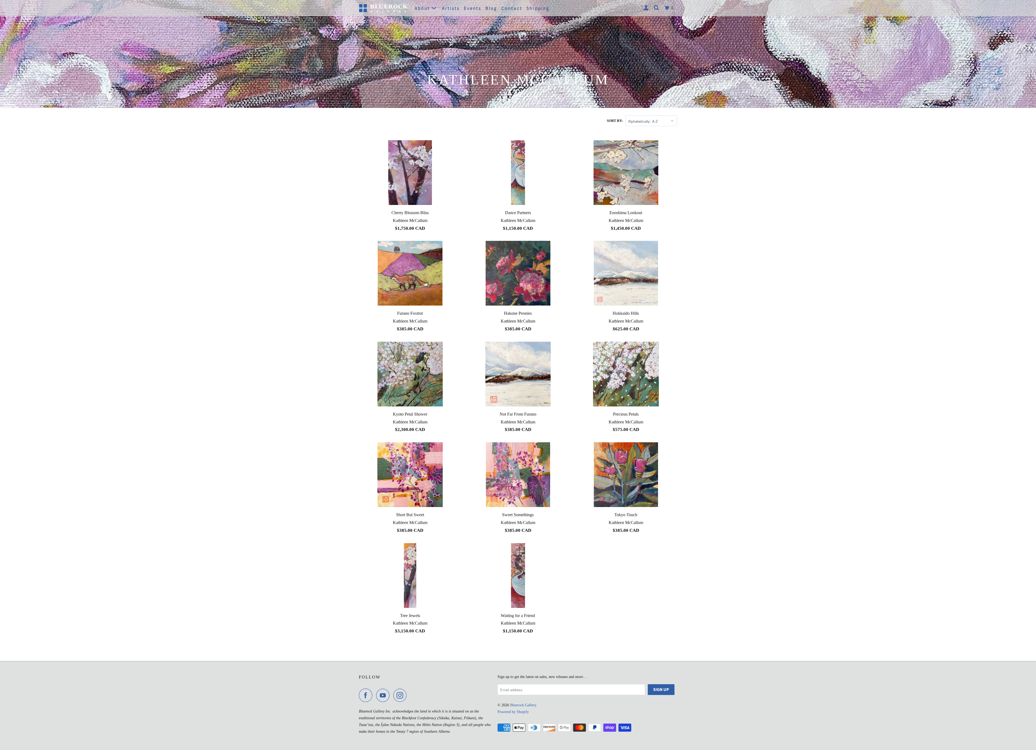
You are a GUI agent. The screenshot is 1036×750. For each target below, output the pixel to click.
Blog (491, 8)
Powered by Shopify (513, 712)
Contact (511, 8)
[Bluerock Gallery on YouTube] (384, 695)
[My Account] (647, 8)
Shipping (538, 8)
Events (472, 8)
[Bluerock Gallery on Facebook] (367, 695)
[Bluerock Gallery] (383, 7)
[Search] (657, 8)
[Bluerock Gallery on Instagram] (401, 695)
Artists (451, 8)
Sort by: (615, 121)
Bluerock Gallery (523, 705)
